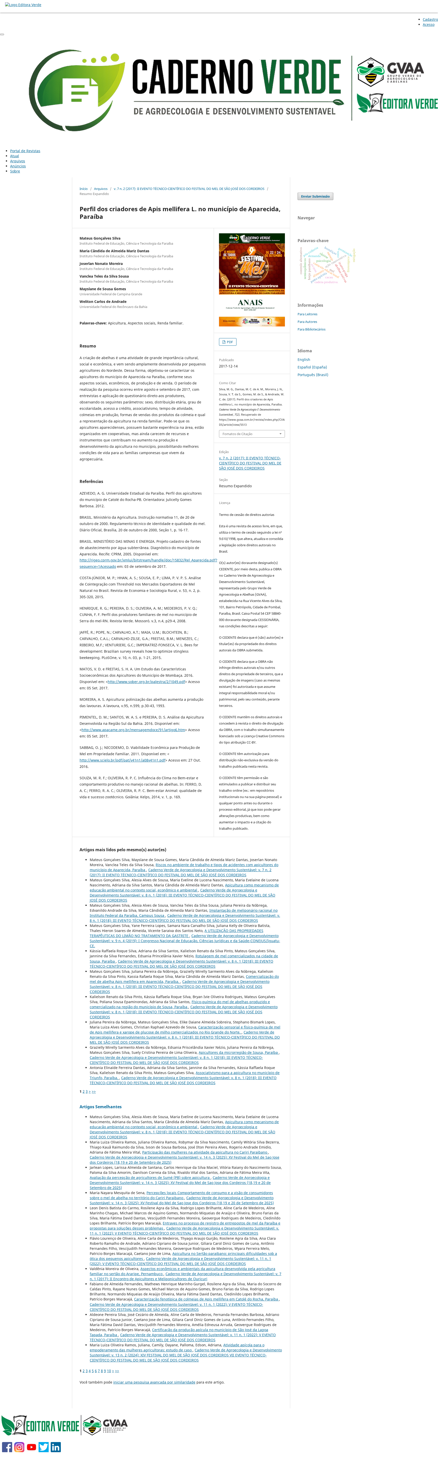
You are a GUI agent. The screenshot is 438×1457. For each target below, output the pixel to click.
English (304, 359)
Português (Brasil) (313, 374)
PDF (229, 342)
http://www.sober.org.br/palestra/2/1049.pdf (146, 681)
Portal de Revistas (25, 150)
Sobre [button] (15, 171)
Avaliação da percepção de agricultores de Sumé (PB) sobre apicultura (150, 1177)
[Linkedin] (56, 1450)
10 (109, 1370)
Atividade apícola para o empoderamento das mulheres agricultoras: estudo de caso (177, 1347)
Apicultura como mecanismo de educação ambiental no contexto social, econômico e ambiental (184, 887)
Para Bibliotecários (311, 329)
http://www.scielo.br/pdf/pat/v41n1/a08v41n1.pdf (122, 760)
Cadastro (430, 19)
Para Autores (307, 321)
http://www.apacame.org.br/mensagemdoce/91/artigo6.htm (133, 729)
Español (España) (312, 367)
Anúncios (18, 166)
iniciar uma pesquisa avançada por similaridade (154, 1382)
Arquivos (17, 161)
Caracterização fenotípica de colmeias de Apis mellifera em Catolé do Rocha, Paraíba (206, 1299)
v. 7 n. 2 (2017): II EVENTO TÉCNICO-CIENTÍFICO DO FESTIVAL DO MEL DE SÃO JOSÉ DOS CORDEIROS (189, 188)
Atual (14, 155)
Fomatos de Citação (237, 434)
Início (84, 188)
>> (94, 1091)
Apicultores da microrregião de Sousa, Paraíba (239, 1052)
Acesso (428, 24)
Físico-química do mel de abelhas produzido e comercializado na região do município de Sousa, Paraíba (180, 1004)
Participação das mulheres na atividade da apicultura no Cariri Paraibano (205, 1152)
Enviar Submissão (315, 196)
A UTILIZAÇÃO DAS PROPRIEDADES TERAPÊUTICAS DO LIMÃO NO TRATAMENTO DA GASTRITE (176, 933)
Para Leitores (307, 314)
